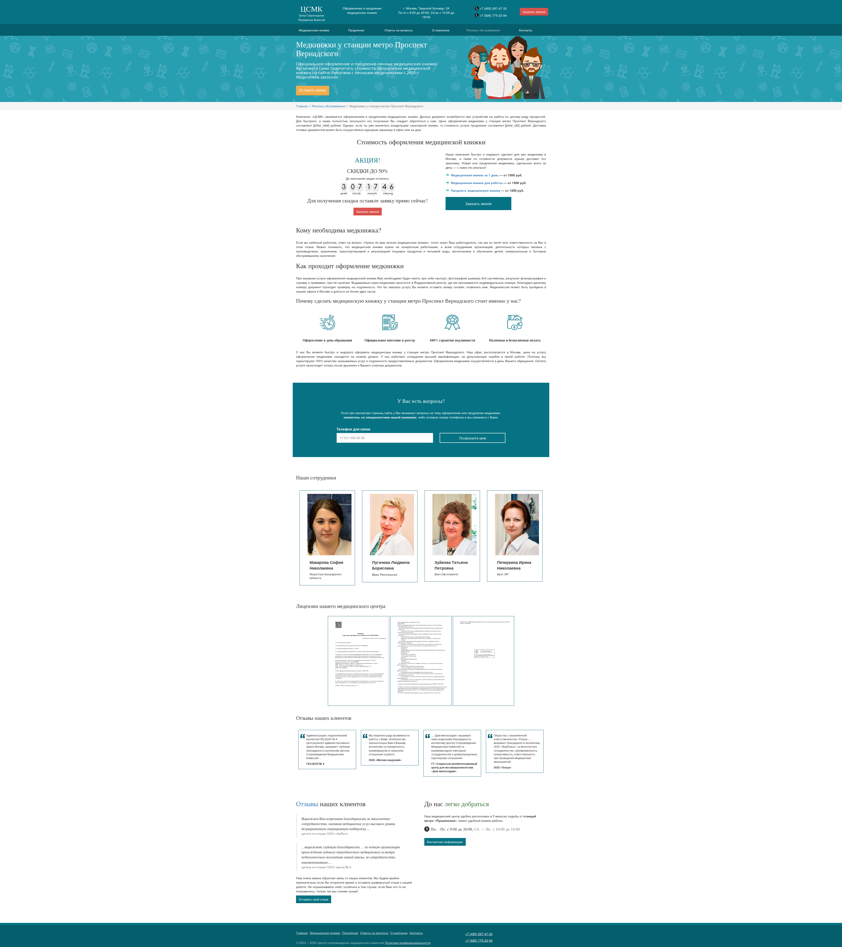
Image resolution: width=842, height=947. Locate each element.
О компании (441, 30)
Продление (356, 30)
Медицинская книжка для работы (477, 182)
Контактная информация (445, 842)
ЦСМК (311, 12)
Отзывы (307, 803)
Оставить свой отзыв (313, 899)
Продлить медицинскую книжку (475, 190)
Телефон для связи (353, 429)
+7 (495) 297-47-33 (493, 8)
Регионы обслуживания (483, 30)
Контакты (525, 30)
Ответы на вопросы (399, 30)
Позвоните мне (472, 438)
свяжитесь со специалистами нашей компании (380, 417)
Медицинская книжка (314, 30)
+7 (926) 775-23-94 (493, 15)
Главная (302, 106)
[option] (327, 536)
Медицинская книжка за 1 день (475, 175)
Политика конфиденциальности (407, 942)
